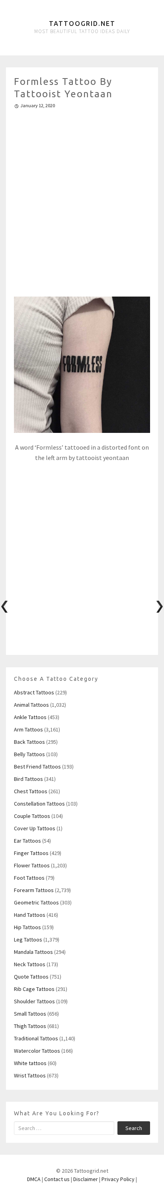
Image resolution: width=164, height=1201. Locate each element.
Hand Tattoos (29, 914)
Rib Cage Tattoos (34, 989)
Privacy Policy (118, 1179)
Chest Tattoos (30, 791)
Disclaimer (85, 1179)
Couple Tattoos (32, 816)
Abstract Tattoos (34, 692)
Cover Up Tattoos (34, 828)
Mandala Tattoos (33, 951)
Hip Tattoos (27, 927)
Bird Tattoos (28, 778)
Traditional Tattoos (36, 1038)
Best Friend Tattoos (37, 766)
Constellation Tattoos (39, 803)
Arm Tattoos (28, 729)
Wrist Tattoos (30, 1075)
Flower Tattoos (32, 865)
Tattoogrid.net (82, 23)
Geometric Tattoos (36, 902)
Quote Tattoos (31, 976)
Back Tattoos (29, 741)
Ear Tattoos (27, 840)
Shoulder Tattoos (34, 1001)
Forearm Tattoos (34, 890)
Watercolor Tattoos (37, 1050)
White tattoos (30, 1063)
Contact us (57, 1179)
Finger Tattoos (31, 853)
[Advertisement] (82, 199)
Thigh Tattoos (30, 1026)
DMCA (34, 1179)
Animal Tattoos (31, 704)
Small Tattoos (30, 1013)
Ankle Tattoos (30, 717)
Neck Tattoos (29, 964)
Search (133, 1128)
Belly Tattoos (29, 754)
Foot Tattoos (29, 877)
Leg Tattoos (28, 939)
